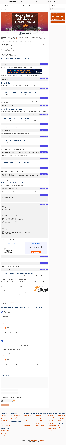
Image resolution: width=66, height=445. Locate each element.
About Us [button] (36, 1)
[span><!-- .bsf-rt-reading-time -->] (24, 73)
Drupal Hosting (51, 420)
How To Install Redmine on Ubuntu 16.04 (9, 302)
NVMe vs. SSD (4, 435)
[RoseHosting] (11, 1)
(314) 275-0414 (61, 418)
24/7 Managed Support (15, 415)
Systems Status (14, 418)
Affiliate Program (27, 425)
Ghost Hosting (51, 426)
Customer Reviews (5, 423)
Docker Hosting (39, 420)
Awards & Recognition (5, 425)
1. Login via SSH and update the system (8, 45)
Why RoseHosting (4, 420)
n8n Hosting (26, 420)
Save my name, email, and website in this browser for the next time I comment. (16, 394)
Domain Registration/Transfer (17, 423)
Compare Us (3, 422)
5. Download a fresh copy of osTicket (7, 50)
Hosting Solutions (27, 423)
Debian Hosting (39, 418)
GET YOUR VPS (36, 252)
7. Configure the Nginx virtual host (7, 54)
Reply (3, 323)
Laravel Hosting (51, 422)
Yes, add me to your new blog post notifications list (11, 397)
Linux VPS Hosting (27, 415)
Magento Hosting (51, 415)
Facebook (59, 425)
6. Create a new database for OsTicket (8, 53)
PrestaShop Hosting (52, 425)
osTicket (16, 38)
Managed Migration (15, 417)
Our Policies (3, 417)
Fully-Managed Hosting (5, 432)
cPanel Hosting (38, 423)
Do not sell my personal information (37, 440)
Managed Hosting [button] (21, 1)
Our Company (4, 415)
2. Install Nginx (4, 46)
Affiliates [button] (43, 1)
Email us (59, 420)
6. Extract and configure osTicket (7, 51)
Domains (50, 1)
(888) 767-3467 (61, 417)
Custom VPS (26, 422)
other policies (37, 439)
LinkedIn (59, 428)
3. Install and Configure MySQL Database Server (9, 48)
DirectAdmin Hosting (40, 425)
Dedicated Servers (27, 417)
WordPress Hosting (27, 418)
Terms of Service (29, 439)
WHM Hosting (38, 422)
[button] (58, 1)
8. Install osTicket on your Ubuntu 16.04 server (9, 55)
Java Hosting (50, 430)
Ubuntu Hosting (39, 417)
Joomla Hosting (51, 418)
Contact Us (3, 418)
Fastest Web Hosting (5, 430)
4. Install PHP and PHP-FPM (6, 49)
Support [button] (29, 1)
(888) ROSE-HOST (61, 415)
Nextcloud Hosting (51, 423)
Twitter (59, 427)
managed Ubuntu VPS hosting (7, 287)
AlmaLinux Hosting (39, 415)
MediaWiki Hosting (52, 428)
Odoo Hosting (51, 417)
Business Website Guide (6, 433)
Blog (54, 1)
